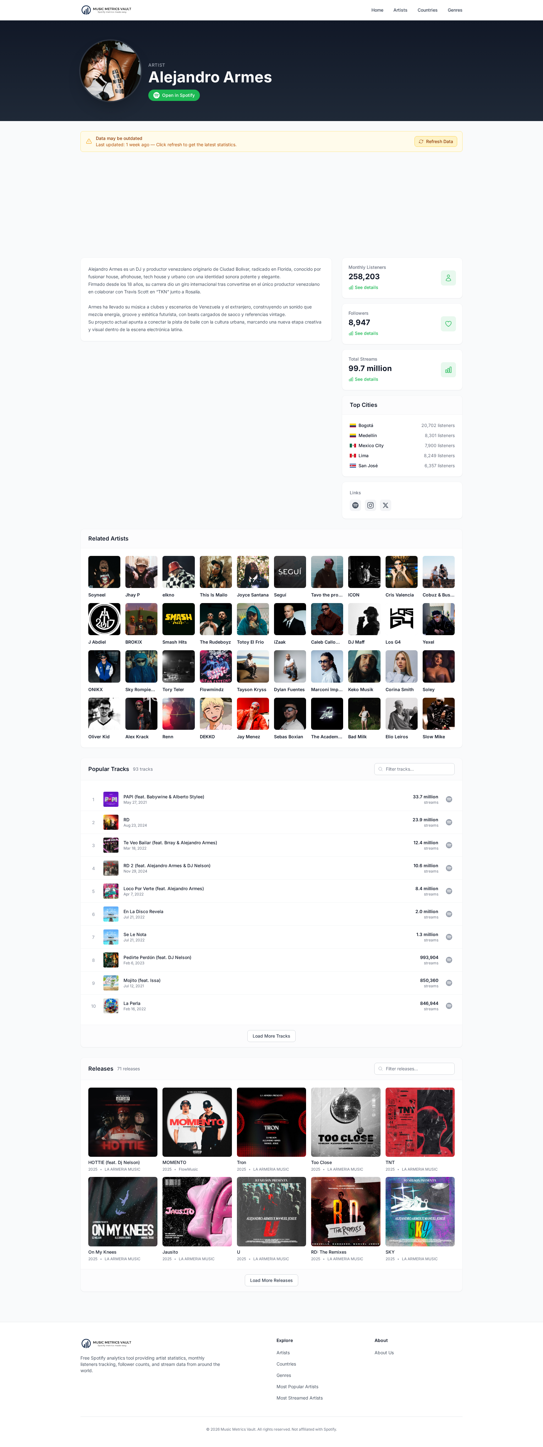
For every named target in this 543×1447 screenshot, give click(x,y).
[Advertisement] (271, 203)
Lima (364, 455)
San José (368, 465)
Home (377, 10)
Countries (428, 10)
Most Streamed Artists (300, 1397)
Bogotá (366, 425)
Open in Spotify (178, 95)
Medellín (368, 435)
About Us (384, 1352)
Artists (400, 10)
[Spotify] (355, 505)
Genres (455, 10)
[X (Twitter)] (385, 505)
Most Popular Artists (297, 1386)
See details (366, 287)
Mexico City (371, 445)
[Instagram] (370, 505)
